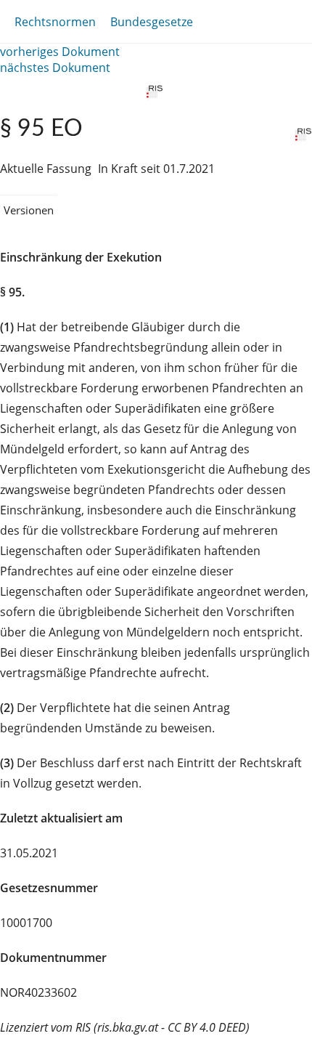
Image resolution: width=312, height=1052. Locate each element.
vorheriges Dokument (60, 52)
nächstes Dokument (55, 68)
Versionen (29, 210)
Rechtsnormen (55, 22)
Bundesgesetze (151, 22)
